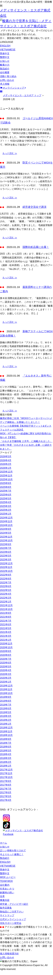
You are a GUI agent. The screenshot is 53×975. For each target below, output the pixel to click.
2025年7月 (5, 491)
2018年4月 (5, 754)
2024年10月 (6, 525)
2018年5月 (5, 750)
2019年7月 (5, 704)
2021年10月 (6, 609)
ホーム (3, 843)
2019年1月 (5, 724)
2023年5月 (5, 555)
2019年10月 (6, 693)
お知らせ (4, 61)
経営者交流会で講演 (34, 206)
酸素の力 (4, 65)
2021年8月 (5, 617)
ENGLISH (5, 45)
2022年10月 (6, 571)
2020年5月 (5, 666)
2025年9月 (5, 483)
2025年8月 (5, 487)
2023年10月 (6, 540)
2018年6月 (5, 746)
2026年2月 (5, 464)
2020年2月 (5, 678)
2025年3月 (5, 506)
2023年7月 (5, 548)
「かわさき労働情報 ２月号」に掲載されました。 (26, 441)
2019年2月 (5, 720)
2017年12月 (6, 769)
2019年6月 (5, 708)
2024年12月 (6, 517)
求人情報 (4, 84)
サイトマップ (7, 915)
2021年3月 (5, 636)
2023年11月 (6, 536)
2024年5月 (5, 533)
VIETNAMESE (7, 49)
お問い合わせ (7, 80)
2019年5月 (5, 712)
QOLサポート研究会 (10, 923)
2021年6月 (5, 624)
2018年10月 (6, 735)
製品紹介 (4, 68)
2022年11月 (6, 567)
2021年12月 (6, 605)
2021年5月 (5, 628)
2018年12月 (6, 727)
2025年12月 (6, 471)
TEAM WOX (6, 881)
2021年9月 (5, 613)
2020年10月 (6, 647)
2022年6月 (5, 586)
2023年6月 (5, 552)
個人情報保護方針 (9, 953)
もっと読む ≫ (9, 153)
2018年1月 (5, 765)
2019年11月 (6, 689)
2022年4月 (5, 594)
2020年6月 (5, 662)
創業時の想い (7, 892)
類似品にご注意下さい (12, 911)
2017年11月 (6, 773)
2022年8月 (5, 578)
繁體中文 (4, 57)
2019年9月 (5, 697)
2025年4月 (5, 502)
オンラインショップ (13, 88)
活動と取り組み (8, 76)
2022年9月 (5, 575)
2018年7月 (5, 743)
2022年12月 (6, 563)
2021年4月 (5, 632)
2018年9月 (5, 739)
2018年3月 (5, 758)
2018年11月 (6, 731)
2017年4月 (5, 800)
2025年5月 (5, 498)
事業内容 (4, 900)
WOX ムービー (8, 877)
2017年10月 (6, 777)
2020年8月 (5, 655)
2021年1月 (5, 640)
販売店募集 (6, 908)
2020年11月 (6, 643)
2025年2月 (5, 510)
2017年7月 (5, 788)
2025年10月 (6, 479)
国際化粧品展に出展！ (36, 247)
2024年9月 (5, 529)
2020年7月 (5, 659)
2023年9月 (5, 544)
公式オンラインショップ (13, 919)
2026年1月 (5, 468)
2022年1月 (5, 601)
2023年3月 (5, 559)
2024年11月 (6, 521)
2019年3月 (5, 716)
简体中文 (4, 53)
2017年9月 (5, 781)
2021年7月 (5, 620)
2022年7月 (5, 582)
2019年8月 (5, 701)
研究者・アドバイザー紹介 (14, 904)
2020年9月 (5, 651)
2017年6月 (5, 792)
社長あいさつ (7, 888)
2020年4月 (5, 670)
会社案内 (4, 885)
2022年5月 (5, 590)
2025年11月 (6, 475)
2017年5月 (5, 796)
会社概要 (4, 72)
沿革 (2, 896)
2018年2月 (5, 762)
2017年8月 (5, 785)
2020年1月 (5, 681)
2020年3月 (5, 674)
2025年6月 (5, 494)
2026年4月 (5, 460)
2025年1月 (5, 513)
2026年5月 (5, 456)
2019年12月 (6, 685)
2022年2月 (5, 597)
